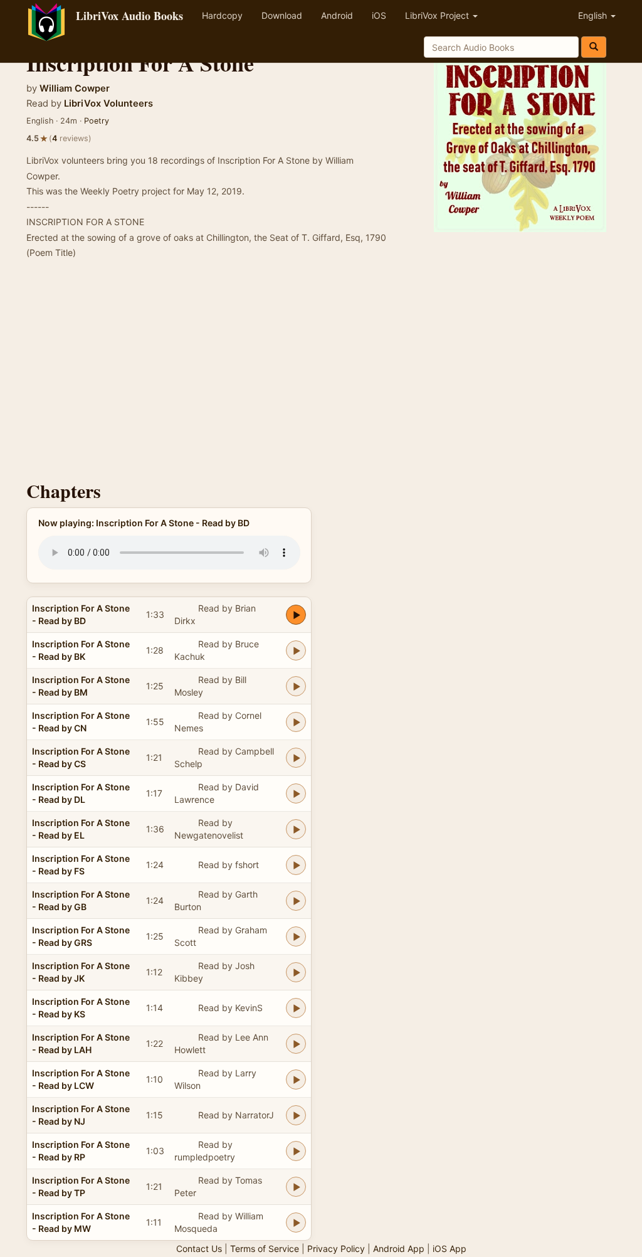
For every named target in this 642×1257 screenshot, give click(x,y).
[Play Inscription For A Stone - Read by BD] (296, 615)
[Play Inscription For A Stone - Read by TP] (296, 1187)
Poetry (96, 120)
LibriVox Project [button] (438, 15)
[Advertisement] (321, 374)
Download (281, 15)
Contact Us (199, 1248)
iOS (379, 15)
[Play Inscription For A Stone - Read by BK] (296, 650)
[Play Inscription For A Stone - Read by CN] (296, 722)
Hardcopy (222, 15)
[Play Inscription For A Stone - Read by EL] (296, 829)
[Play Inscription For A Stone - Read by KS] (296, 1008)
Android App (398, 1248)
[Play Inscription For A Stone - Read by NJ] (296, 1115)
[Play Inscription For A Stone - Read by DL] (296, 793)
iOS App (449, 1248)
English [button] (593, 15)
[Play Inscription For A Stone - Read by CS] (296, 758)
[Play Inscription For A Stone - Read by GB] (296, 901)
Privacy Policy (336, 1248)
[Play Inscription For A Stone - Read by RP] (296, 1151)
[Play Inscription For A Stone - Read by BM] (296, 686)
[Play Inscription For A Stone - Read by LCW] (296, 1079)
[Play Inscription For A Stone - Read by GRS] (296, 936)
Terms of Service (264, 1248)
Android (337, 15)
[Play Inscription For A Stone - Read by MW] (296, 1222)
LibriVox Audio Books (129, 16)
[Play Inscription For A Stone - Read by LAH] (296, 1044)
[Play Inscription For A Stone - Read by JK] (296, 972)
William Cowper (74, 88)
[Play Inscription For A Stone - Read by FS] (296, 865)
